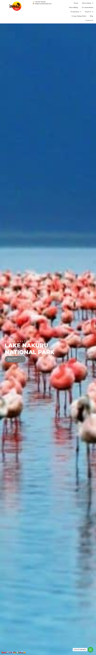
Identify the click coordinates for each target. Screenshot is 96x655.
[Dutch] (7, 652)
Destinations (75, 12)
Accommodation (87, 7)
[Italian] (17, 652)
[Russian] (22, 652)
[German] (15, 652)
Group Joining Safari (79, 16)
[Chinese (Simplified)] (2, 652)
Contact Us (89, 20)
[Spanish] (24, 652)
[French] (12, 652)
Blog (91, 16)
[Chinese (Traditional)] (5, 652)
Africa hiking (73, 7)
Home (76, 3)
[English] (10, 652)
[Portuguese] (19, 652)
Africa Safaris (86, 3)
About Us (88, 12)
